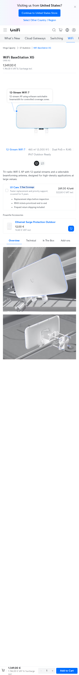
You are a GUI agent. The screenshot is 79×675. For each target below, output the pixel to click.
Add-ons (65, 240)
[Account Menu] (74, 30)
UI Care (14, 187)
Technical (31, 240)
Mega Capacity (9, 48)
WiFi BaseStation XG (42, 48)
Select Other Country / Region (39, 20)
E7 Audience (25, 48)
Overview (14, 240)
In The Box (48, 240)
